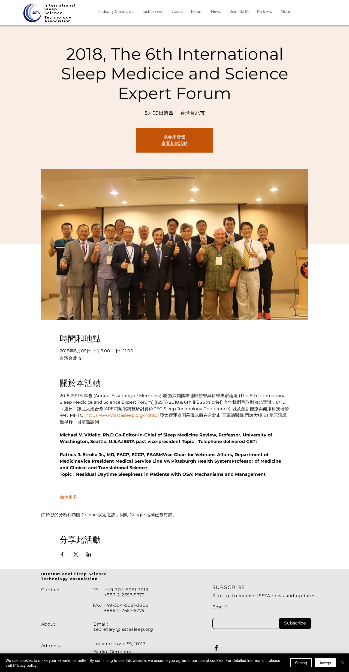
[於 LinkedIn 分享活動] (89, 554)
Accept (325, 662)
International (60, 5)
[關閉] (342, 663)
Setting (301, 662)
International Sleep (65, 574)
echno (54, 17)
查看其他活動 (174, 143)
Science (53, 13)
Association (57, 21)
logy (66, 17)
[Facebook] (216, 648)
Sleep (50, 9)
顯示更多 (68, 496)
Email (218, 607)
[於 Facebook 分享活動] (62, 554)
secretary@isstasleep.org (123, 629)
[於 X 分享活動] (75, 554)
